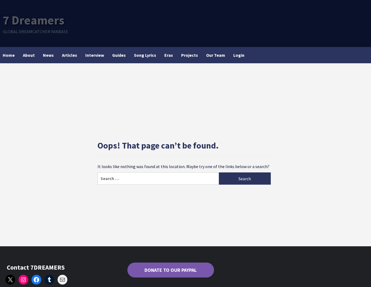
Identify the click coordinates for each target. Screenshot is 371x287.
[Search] (364, 55)
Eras (168, 55)
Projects (189, 55)
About (29, 55)
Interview (94, 55)
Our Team (215, 55)
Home (9, 55)
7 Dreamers (33, 20)
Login (238, 55)
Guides (119, 55)
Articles (69, 55)
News (48, 55)
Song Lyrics (145, 55)
